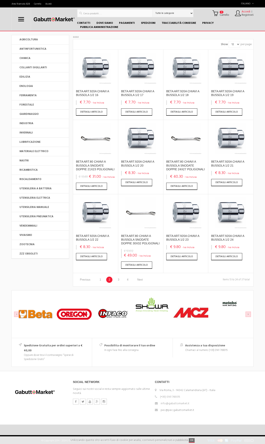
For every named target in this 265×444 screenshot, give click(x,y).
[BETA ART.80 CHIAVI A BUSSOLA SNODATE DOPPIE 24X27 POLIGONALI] (185, 153)
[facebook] (76, 401)
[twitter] (83, 401)
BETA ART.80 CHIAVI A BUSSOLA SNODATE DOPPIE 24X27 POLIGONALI (185, 165)
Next (140, 279)
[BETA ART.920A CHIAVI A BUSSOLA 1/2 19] (230, 83)
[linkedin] (104, 401)
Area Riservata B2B (21, 4)
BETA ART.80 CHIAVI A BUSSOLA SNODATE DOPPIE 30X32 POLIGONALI (140, 239)
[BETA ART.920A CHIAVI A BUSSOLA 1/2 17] (140, 83)
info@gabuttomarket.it (175, 403)
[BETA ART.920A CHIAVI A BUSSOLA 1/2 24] (230, 227)
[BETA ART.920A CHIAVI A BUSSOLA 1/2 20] (140, 153)
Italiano (245, 4)
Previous (85, 279)
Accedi (48, 4)
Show (224, 44)
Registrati (248, 15)
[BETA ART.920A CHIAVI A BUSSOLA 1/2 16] (95, 83)
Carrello (37, 4)
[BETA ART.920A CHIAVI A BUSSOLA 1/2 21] (230, 153)
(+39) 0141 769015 (170, 397)
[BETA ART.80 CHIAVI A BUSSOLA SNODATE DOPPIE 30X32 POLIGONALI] (140, 227)
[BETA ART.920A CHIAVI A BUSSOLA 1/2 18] (185, 83)
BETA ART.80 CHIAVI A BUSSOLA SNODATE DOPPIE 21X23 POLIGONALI (95, 165)
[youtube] (90, 401)
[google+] (97, 401)
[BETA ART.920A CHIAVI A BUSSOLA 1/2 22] (95, 227)
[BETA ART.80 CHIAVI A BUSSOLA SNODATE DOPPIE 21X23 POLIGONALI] (95, 153)
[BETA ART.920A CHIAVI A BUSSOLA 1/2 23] (185, 227)
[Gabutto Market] (54, 19)
